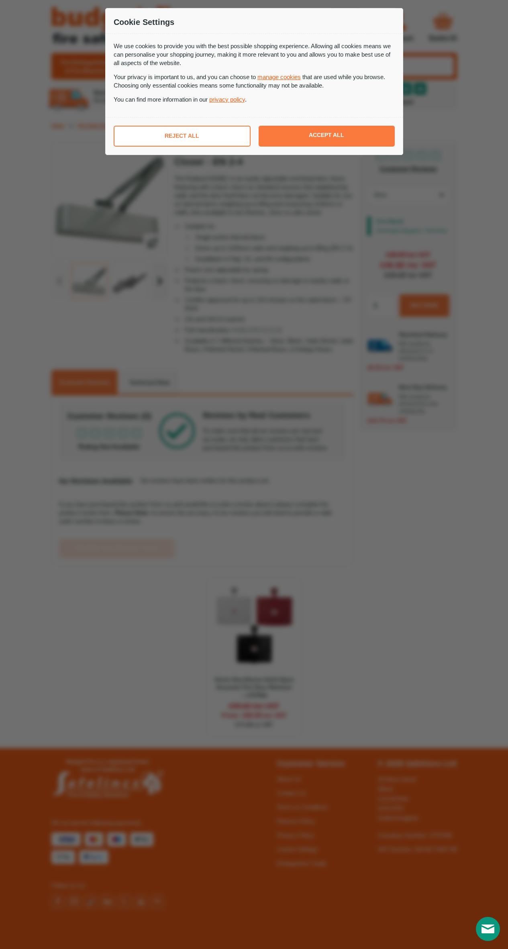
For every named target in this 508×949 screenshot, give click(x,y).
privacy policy (227, 99)
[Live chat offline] (488, 929)
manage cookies (279, 76)
